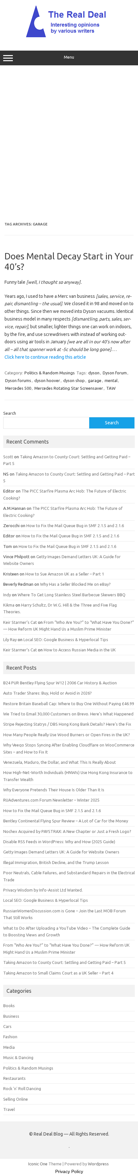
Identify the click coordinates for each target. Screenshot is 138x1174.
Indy (7, 594)
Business (11, 1016)
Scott (8, 456)
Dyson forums (18, 380)
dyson (93, 373)
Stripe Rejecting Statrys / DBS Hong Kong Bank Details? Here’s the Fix (67, 724)
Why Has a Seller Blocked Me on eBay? (75, 584)
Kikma (8, 605)
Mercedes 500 (18, 388)
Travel (9, 1109)
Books (9, 1005)
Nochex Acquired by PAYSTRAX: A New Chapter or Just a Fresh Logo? (67, 831)
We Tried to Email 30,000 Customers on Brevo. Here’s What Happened (68, 714)
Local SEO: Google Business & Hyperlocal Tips (65, 639)
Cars (7, 1026)
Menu (69, 57)
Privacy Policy (69, 1171)
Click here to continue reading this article (45, 357)
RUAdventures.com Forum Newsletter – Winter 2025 (51, 800)
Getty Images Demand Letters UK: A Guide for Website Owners (61, 852)
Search (9, 413)
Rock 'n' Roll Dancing (22, 1088)
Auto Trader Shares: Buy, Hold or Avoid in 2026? (47, 693)
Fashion (10, 1036)
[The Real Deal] (69, 37)
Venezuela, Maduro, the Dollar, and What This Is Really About (59, 762)
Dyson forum (115, 373)
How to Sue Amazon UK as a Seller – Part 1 (64, 574)
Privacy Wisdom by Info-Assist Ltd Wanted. (43, 890)
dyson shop (74, 380)
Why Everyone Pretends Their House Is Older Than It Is (53, 789)
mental (111, 380)
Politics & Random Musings (49, 373)
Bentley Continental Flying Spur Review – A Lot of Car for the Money (65, 821)
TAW (111, 388)
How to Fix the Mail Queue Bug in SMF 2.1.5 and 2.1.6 (75, 525)
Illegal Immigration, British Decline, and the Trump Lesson (56, 862)
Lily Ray (10, 639)
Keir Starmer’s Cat (20, 622)
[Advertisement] (69, 144)
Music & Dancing (18, 1057)
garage (94, 380)
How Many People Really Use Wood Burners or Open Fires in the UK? (66, 734)
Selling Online (15, 1099)
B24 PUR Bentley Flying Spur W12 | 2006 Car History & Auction (60, 683)
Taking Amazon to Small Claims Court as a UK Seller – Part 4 (58, 973)
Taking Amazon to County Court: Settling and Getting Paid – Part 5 (64, 962)
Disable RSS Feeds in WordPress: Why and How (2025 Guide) (59, 841)
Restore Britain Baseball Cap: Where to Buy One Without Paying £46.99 (68, 703)
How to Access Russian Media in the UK (80, 650)
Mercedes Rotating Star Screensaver (68, 388)
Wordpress (98, 1164)
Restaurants (14, 1078)
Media (9, 1047)
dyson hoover (47, 380)
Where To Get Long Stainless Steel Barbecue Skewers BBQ (71, 594)
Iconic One (37, 1164)
